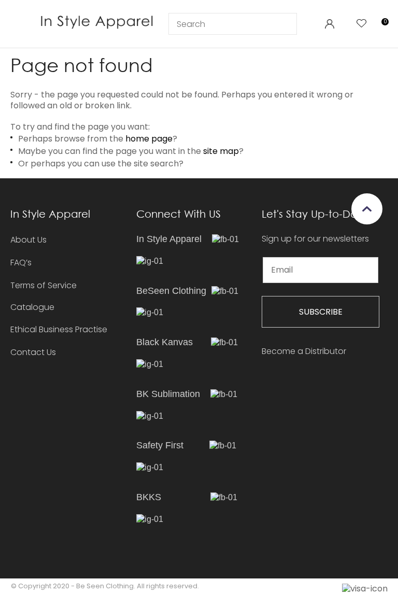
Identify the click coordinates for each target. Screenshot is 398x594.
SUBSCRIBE (321, 312)
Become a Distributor (304, 351)
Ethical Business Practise (58, 329)
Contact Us (33, 352)
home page (149, 139)
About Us (28, 240)
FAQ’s (21, 262)
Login (329, 24)
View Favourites (362, 24)
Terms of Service (43, 285)
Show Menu (19, 23)
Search (284, 24)
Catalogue (32, 307)
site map (221, 151)
